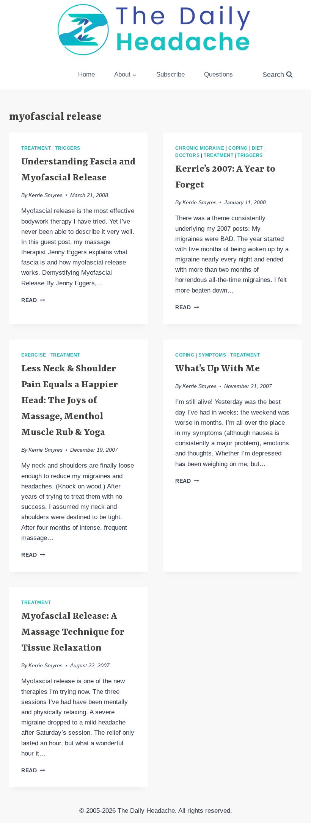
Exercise (33, 355)
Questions (218, 74)
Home (86, 74)
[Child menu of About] (126, 74)
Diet (257, 148)
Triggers (67, 148)
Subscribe (170, 74)
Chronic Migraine (200, 148)
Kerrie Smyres (45, 195)
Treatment (36, 148)
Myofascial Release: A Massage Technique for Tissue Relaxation (72, 632)
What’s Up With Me (217, 369)
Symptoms (212, 355)
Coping (238, 148)
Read (33, 300)
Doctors (187, 155)
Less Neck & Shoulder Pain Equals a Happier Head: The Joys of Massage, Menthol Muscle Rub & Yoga (69, 401)
